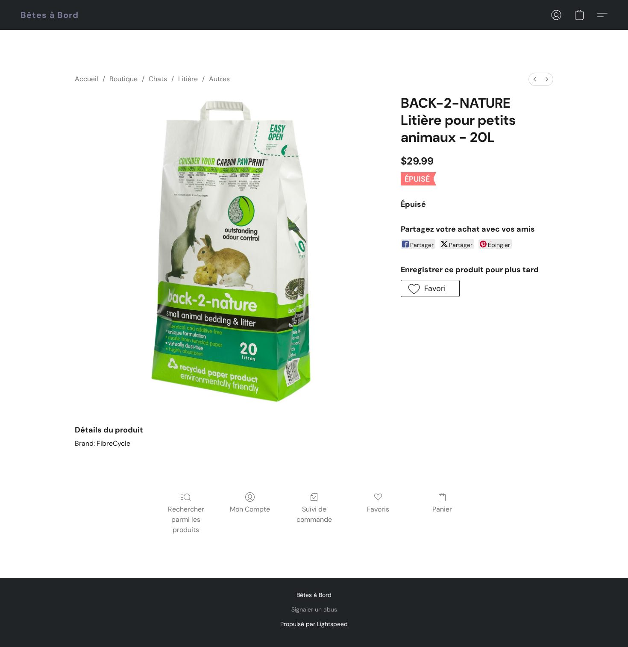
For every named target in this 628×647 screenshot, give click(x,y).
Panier (442, 509)
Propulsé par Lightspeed (314, 624)
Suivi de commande (314, 514)
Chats (158, 78)
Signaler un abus (314, 609)
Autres (219, 78)
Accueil (86, 78)
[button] (50, 15)
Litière (188, 78)
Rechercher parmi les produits (186, 519)
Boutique (123, 78)
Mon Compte (250, 509)
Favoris (378, 509)
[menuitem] (535, 79)
